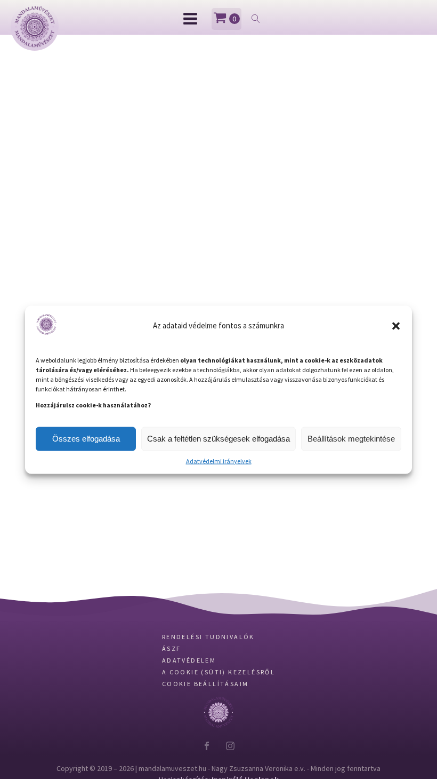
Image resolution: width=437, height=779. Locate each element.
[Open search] (255, 18)
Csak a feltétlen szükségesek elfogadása (218, 438)
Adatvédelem (189, 682)
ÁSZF (171, 670)
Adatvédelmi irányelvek (219, 461)
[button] (396, 325)
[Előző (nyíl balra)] (18, 389)
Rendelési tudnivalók (208, 659)
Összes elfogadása (86, 438)
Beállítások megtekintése (351, 438)
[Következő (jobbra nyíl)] (418, 389)
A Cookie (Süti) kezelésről (218, 694)
